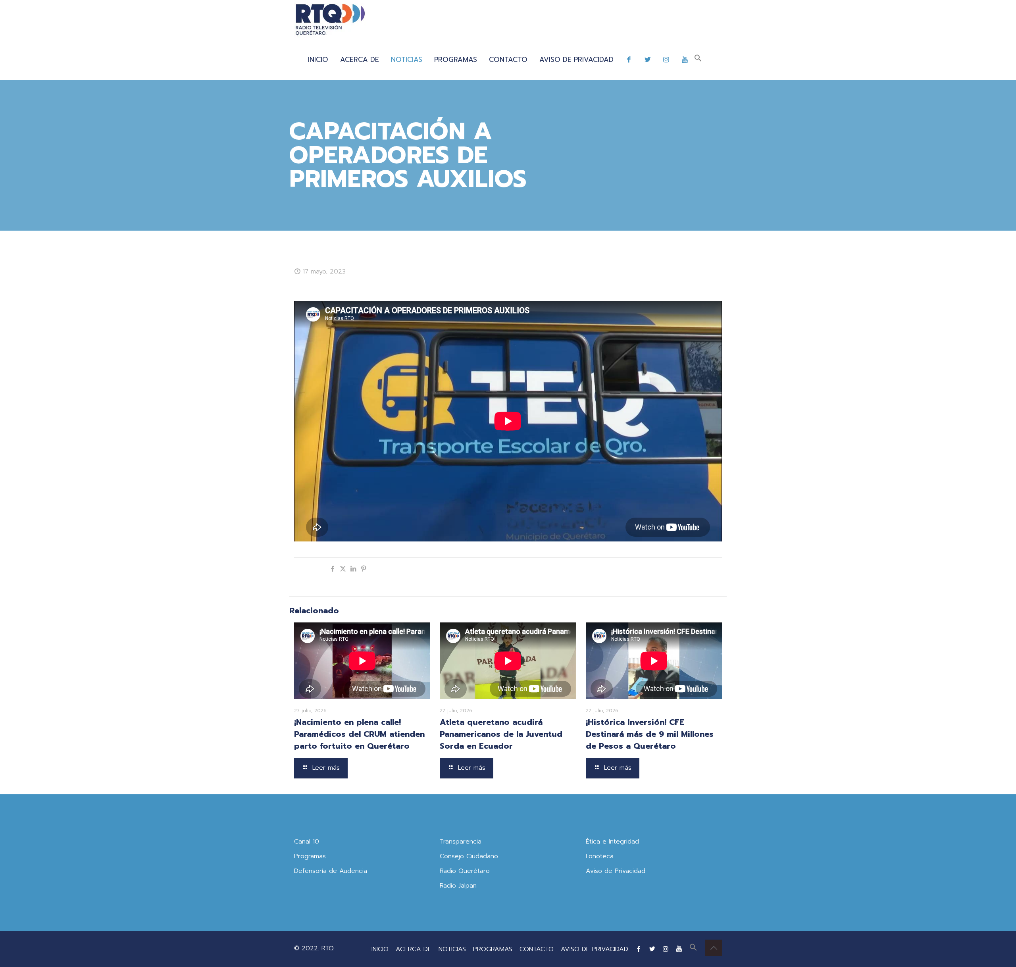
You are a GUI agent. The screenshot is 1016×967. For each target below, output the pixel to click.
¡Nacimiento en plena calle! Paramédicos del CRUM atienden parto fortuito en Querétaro (359, 734)
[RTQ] (330, 20)
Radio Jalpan (458, 885)
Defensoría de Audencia (330, 871)
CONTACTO (537, 949)
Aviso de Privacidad (615, 871)
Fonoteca (600, 856)
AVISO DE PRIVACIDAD (594, 949)
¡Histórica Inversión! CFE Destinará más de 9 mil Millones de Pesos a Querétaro (650, 734)
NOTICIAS (452, 949)
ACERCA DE (413, 949)
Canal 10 (306, 841)
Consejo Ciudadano (469, 856)
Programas (310, 856)
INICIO (380, 949)
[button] (698, 59)
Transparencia (460, 841)
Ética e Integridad (612, 841)
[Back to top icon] (713, 948)
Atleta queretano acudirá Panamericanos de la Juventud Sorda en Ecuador (501, 734)
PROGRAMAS (492, 949)
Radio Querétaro (465, 871)
